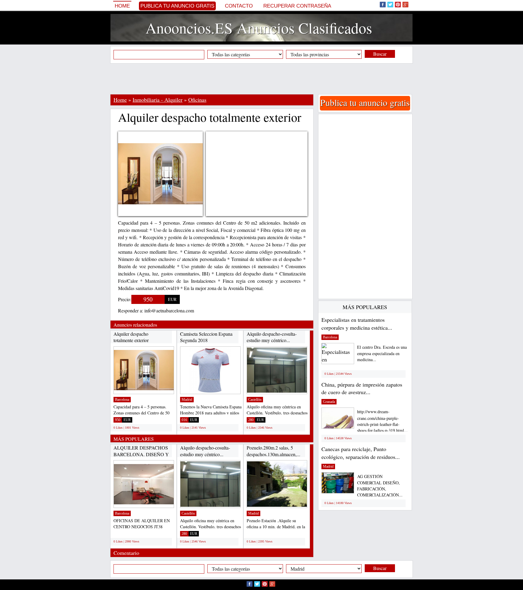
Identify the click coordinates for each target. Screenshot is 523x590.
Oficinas (197, 99)
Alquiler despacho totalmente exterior (131, 337)
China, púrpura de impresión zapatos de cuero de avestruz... (361, 388)
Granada (329, 402)
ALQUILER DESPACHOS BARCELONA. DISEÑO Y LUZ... (141, 454)
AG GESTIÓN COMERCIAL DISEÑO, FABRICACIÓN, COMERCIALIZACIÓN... (380, 485)
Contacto (239, 6)
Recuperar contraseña (297, 6)
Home (122, 6)
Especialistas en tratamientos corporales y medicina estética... (356, 323)
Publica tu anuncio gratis (177, 6)
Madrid (187, 399)
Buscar (379, 54)
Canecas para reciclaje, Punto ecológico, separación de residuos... (360, 452)
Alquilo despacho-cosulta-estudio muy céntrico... (272, 337)
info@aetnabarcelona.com (169, 310)
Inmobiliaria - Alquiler (158, 99)
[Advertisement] (261, 78)
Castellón (255, 399)
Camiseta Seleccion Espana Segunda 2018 (206, 337)
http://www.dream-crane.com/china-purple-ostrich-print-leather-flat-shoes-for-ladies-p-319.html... (382, 421)
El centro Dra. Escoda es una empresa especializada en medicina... (382, 353)
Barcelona (122, 399)
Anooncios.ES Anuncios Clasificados (259, 28)
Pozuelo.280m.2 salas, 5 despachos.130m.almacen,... (273, 450)
